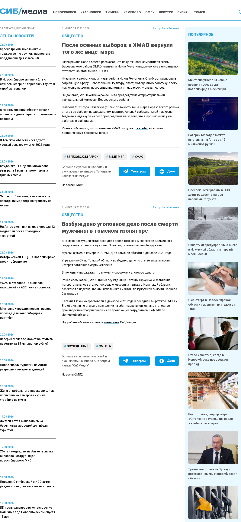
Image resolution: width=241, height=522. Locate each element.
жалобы (142, 128)
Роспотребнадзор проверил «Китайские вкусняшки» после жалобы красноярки (210, 418)
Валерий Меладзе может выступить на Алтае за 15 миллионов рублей (206, 139)
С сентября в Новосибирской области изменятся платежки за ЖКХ (211, 304)
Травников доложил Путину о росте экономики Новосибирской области (212, 474)
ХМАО (138, 157)
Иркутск (166, 12)
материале (111, 322)
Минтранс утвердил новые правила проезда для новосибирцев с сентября (207, 84)
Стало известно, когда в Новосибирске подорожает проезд (208, 359)
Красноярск (91, 12)
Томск (199, 12)
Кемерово (132, 12)
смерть (104, 346)
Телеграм (138, 171)
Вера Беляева (170, 28)
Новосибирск (64, 12)
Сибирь (183, 12)
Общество (72, 36)
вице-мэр (116, 157)
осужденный (77, 346)
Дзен (171, 171)
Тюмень (112, 12)
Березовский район (82, 157)
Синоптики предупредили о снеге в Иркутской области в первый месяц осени (212, 249)
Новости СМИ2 (72, 185)
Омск (149, 12)
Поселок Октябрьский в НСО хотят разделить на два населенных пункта (209, 194)
